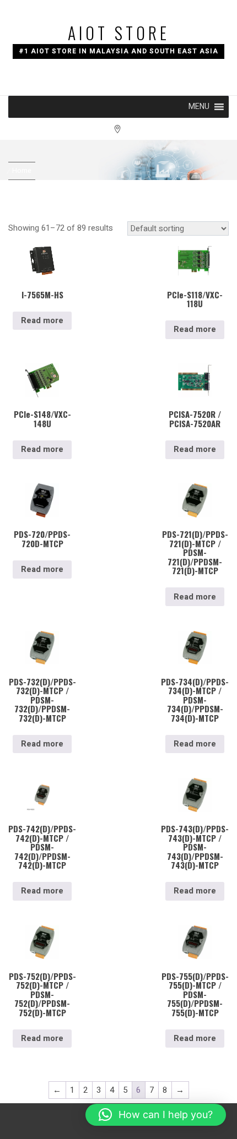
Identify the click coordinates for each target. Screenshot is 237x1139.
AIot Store (119, 32)
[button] (198, 107)
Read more (42, 320)
